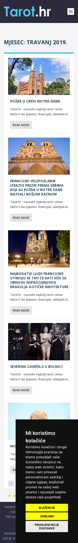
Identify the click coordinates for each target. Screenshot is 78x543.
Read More (21, 125)
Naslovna (11, 507)
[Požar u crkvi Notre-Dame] (39, 76)
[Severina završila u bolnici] (39, 341)
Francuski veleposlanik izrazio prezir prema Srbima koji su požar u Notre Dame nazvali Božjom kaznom (37, 187)
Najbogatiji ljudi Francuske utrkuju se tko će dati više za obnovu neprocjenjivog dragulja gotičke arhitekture (39, 280)
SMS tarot (12, 517)
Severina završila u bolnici (36, 366)
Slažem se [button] (47, 507)
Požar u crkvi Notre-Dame (35, 101)
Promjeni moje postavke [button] (47, 526)
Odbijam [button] (47, 516)
